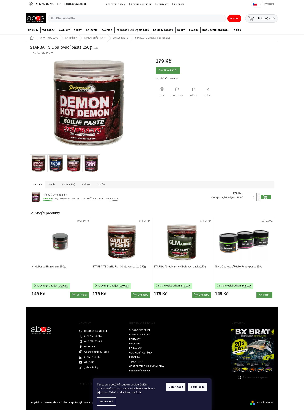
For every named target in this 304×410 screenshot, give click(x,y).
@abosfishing (91, 367)
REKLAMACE (135, 348)
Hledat (234, 18)
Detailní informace (165, 78)
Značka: (43, 53)
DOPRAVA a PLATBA (141, 4)
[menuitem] (33, 30)
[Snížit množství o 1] (258, 199)
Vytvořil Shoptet (265, 402)
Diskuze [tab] (86, 184)
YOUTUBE (89, 362)
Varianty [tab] (37, 184)
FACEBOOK (89, 346)
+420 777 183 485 (93, 336)
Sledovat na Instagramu (255, 377)
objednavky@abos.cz (95, 331)
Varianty (264, 295)
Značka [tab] (101, 184)
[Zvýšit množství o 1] (258, 195)
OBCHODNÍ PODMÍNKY (140, 353)
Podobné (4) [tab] (68, 184)
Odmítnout (176, 387)
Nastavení (106, 401)
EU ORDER (179, 4)
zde (139, 392)
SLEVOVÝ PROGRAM (115, 4)
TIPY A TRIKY (136, 362)
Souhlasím (198, 387)
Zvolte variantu (167, 70)
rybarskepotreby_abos (96, 352)
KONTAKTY (163, 4)
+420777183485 (92, 357)
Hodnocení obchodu (139, 371)
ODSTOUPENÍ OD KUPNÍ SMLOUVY (146, 366)
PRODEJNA (135, 357)
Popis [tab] (52, 184)
